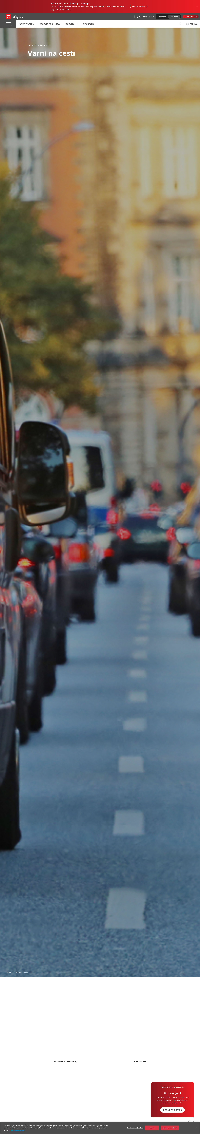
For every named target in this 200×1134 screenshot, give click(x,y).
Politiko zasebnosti (180, 1100)
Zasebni (162, 16)
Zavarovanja (27, 24)
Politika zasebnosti (17, 1130)
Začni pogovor (172, 1110)
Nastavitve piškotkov (135, 1128)
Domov (9, 972)
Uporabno (88, 24)
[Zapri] (196, 1127)
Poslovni (174, 16)
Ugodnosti (71, 24)
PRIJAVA (193, 24)
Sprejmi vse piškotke (170, 1128)
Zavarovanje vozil (22, 972)
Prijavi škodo (138, 6)
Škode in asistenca (50, 24)
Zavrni (152, 1128)
